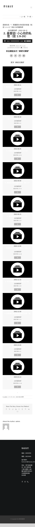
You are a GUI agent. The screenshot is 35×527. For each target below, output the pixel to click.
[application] (17, 41)
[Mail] (25, 481)
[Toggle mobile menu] (31, 7)
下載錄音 (25, 47)
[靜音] (25, 41)
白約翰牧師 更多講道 (13, 47)
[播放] (5, 41)
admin (5, 397)
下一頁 (29, 16)
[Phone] (28, 481)
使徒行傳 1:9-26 (20, 45)
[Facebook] (22, 481)
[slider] (28, 40)
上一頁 (23, 16)
